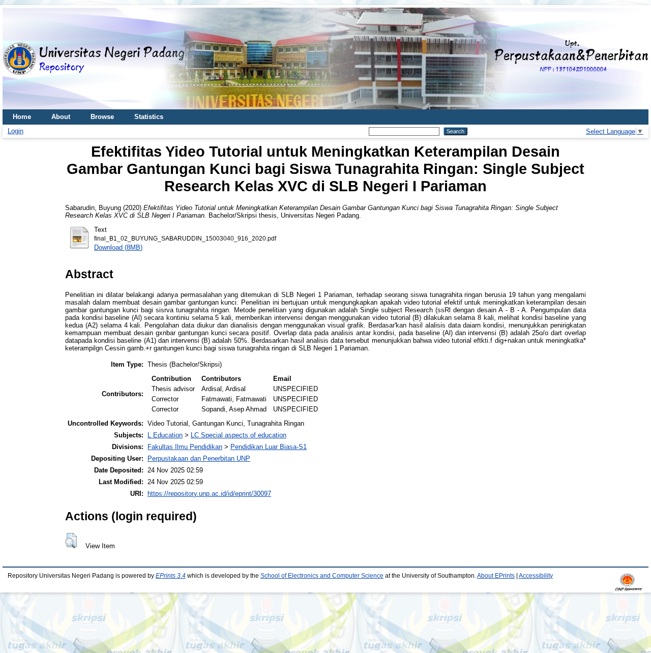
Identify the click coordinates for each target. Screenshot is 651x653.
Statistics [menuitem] (148, 117)
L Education (165, 435)
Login (15, 131)
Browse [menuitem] (102, 117)
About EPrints (496, 576)
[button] (71, 540)
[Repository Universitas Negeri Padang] (18, 59)
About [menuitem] (60, 117)
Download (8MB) (118, 247)
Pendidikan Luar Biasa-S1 (268, 447)
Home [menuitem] (22, 117)
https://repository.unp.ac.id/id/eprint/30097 (209, 493)
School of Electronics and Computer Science (321, 576)
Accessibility (536, 576)
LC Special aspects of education (238, 435)
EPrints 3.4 (171, 576)
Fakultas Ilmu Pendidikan (184, 447)
